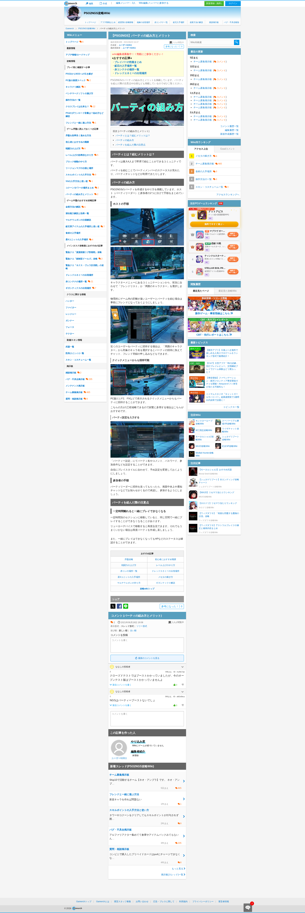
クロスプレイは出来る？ (77, 106)
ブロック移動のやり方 (76, 161)
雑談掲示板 (214, 22)
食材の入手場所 (73, 233)
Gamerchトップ (83, 901)
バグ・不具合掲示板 (75, 379)
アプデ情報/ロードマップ (77, 55)
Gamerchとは (102, 901)
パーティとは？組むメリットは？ (133, 135)
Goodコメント (227, 148)
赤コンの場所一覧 (128, 571)
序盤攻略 (129, 559)
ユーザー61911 (125, 45)
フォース (70, 327)
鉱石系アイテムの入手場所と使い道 (83, 226)
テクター (70, 333)
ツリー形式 (141, 626)
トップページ (90, 22)
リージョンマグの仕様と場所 (79, 168)
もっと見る (177, 868)
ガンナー (70, 320)
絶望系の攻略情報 (125, 22)
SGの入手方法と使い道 (77, 181)
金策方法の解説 (196, 22)
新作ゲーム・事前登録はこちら (212, 313)
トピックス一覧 (231, 407)
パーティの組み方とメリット (79, 194)
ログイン (233, 3)
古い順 (133, 630)
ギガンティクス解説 (165, 583)
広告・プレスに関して (163, 901)
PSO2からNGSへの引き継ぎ (79, 74)
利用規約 (183, 901)
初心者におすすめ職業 (165, 559)
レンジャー (71, 314)
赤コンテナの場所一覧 (76, 281)
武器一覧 (70, 346)
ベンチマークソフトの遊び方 (79, 93)
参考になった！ (174, 46)
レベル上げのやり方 (165, 565)
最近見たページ (201, 290)
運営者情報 (223, 901)
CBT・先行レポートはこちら (212, 334)
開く (182, 667)
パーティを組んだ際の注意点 (130, 144)
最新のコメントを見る (148, 658)
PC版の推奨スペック (76, 80)
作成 (105, 3)
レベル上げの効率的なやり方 (79, 155)
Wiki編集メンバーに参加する (154, 3)
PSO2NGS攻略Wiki (97, 13)
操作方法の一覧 (73, 100)
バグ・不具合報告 (231, 22)
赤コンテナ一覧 (161, 22)
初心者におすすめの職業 (77, 142)
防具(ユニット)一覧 (75, 353)
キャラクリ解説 (73, 87)
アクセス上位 (201, 148)
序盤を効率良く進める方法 (78, 135)
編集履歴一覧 (232, 130)
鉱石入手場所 (178, 22)
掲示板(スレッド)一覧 (172, 874)
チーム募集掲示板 (74, 392)
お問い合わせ (142, 901)
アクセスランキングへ (227, 194)
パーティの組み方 (125, 140)
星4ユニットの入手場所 (129, 577)
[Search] (236, 42)
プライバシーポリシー (203, 901)
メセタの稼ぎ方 (165, 577)
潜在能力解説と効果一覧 (77, 213)
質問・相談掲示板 (74, 399)
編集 (91, 3)
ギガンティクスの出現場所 (78, 288)
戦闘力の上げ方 (128, 565)
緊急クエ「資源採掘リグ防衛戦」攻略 (84, 252)
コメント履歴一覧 (229, 126)
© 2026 (68, 908)
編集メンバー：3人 (126, 3)
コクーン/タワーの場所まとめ (80, 188)
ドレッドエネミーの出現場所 (165, 571)
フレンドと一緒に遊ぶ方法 (78, 123)
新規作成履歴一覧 (229, 134)
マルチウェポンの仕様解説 (78, 220)
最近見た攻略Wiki (228, 290)
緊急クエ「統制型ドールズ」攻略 (81, 259)
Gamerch (70, 3)
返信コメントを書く (121, 685)
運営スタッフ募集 (122, 901)
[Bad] (182, 685)
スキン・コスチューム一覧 (78, 360)
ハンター (70, 301)
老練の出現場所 (143, 22)
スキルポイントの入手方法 (78, 174)
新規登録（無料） (214, 3)
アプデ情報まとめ (107, 22)
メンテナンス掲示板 (75, 386)
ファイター (71, 307)
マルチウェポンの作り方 (128, 583)
